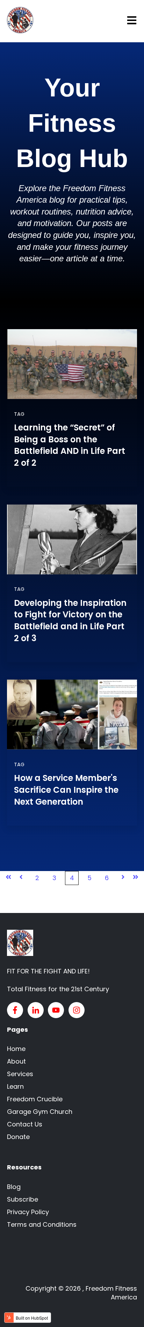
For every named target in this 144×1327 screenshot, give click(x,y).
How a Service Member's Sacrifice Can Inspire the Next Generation (66, 789)
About (16, 1061)
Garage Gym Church (39, 1111)
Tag (19, 414)
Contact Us (24, 1124)
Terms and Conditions (42, 1224)
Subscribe (22, 1199)
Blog (14, 1186)
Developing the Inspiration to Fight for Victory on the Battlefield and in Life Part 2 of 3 (70, 620)
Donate (18, 1136)
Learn (15, 1086)
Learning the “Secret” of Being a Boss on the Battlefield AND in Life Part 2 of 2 (69, 445)
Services (20, 1073)
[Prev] (21, 877)
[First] (8, 877)
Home (16, 1048)
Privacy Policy (28, 1212)
